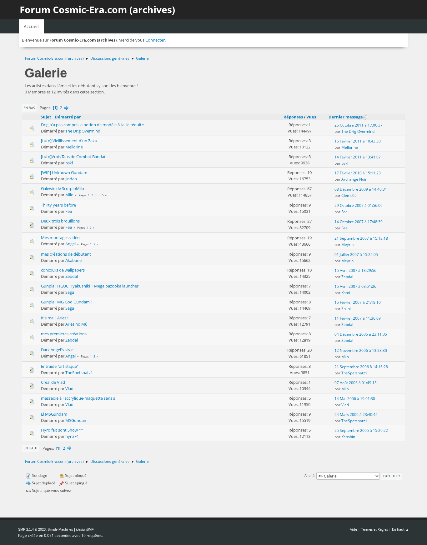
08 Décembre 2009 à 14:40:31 (360, 189)
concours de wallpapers (63, 270)
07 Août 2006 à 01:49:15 (355, 382)
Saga (69, 292)
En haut (30, 448)
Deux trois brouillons (60, 221)
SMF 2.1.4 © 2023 (32, 529)
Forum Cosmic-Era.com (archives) (97, 9)
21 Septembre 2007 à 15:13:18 (361, 238)
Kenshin (348, 436)
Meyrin (347, 244)
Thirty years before (58, 205)
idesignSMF (85, 529)
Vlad (69, 388)
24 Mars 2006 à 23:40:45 (356, 414)
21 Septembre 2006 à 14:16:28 (361, 366)
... (100, 195)
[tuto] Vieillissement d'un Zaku (69, 140)
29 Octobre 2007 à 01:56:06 (358, 205)
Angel (70, 244)
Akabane (73, 260)
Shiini (346, 308)
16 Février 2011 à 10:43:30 (357, 141)
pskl (69, 163)
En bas (29, 107)
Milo (69, 195)
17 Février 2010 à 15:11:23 (357, 173)
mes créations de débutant (66, 254)
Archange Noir (354, 179)
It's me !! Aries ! (54, 318)
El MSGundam (54, 414)
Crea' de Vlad (53, 382)
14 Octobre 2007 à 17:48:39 (358, 221)
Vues (311, 117)
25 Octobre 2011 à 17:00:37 (358, 125)
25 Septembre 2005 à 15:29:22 (361, 430)
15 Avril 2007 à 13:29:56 (355, 270)
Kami (345, 292)
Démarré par (68, 117)
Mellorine (74, 147)
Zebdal (71, 276)
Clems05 (349, 195)
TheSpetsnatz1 (79, 372)
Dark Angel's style (57, 349)
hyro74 (71, 436)
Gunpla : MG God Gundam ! (66, 302)
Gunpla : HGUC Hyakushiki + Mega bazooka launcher (89, 286)
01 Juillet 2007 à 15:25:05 (356, 254)
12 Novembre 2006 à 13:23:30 (360, 350)
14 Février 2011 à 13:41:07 (357, 157)
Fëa (68, 211)
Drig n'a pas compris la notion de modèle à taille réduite (92, 125)
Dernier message (346, 117)
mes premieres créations (64, 334)
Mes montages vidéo (60, 237)
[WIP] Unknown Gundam (64, 172)
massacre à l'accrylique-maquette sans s (78, 398)
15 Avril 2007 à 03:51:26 (355, 286)
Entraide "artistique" (59, 366)
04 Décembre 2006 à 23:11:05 (360, 334)
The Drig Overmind (82, 131)
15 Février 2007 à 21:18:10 (357, 302)
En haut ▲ (400, 529)
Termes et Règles (374, 529)
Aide (353, 529)
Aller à (309, 475)
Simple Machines (60, 529)
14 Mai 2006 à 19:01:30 (354, 398)
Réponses (293, 117)
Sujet (46, 117)
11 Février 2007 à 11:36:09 (357, 318)
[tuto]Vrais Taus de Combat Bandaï (73, 156)
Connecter (155, 40)
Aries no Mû (76, 324)
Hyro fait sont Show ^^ (62, 430)
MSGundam (76, 420)
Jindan (71, 179)
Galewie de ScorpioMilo (62, 188)
